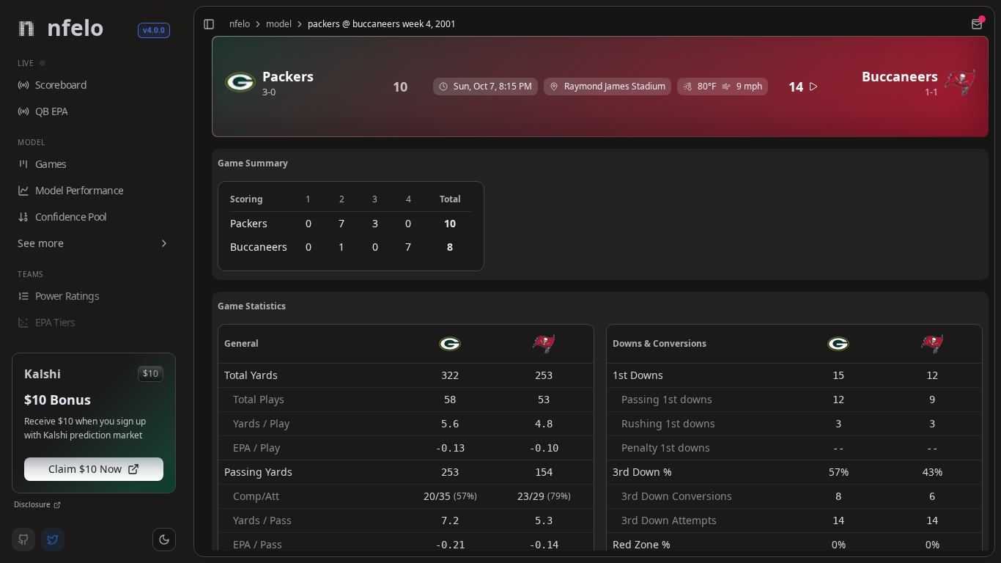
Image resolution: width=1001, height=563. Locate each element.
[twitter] (52, 539)
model (279, 24)
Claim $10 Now (85, 469)
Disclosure (32, 504)
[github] (23, 539)
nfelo (239, 24)
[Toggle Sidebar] (187, 281)
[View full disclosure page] (57, 505)
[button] (164, 539)
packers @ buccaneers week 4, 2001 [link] (382, 24)
